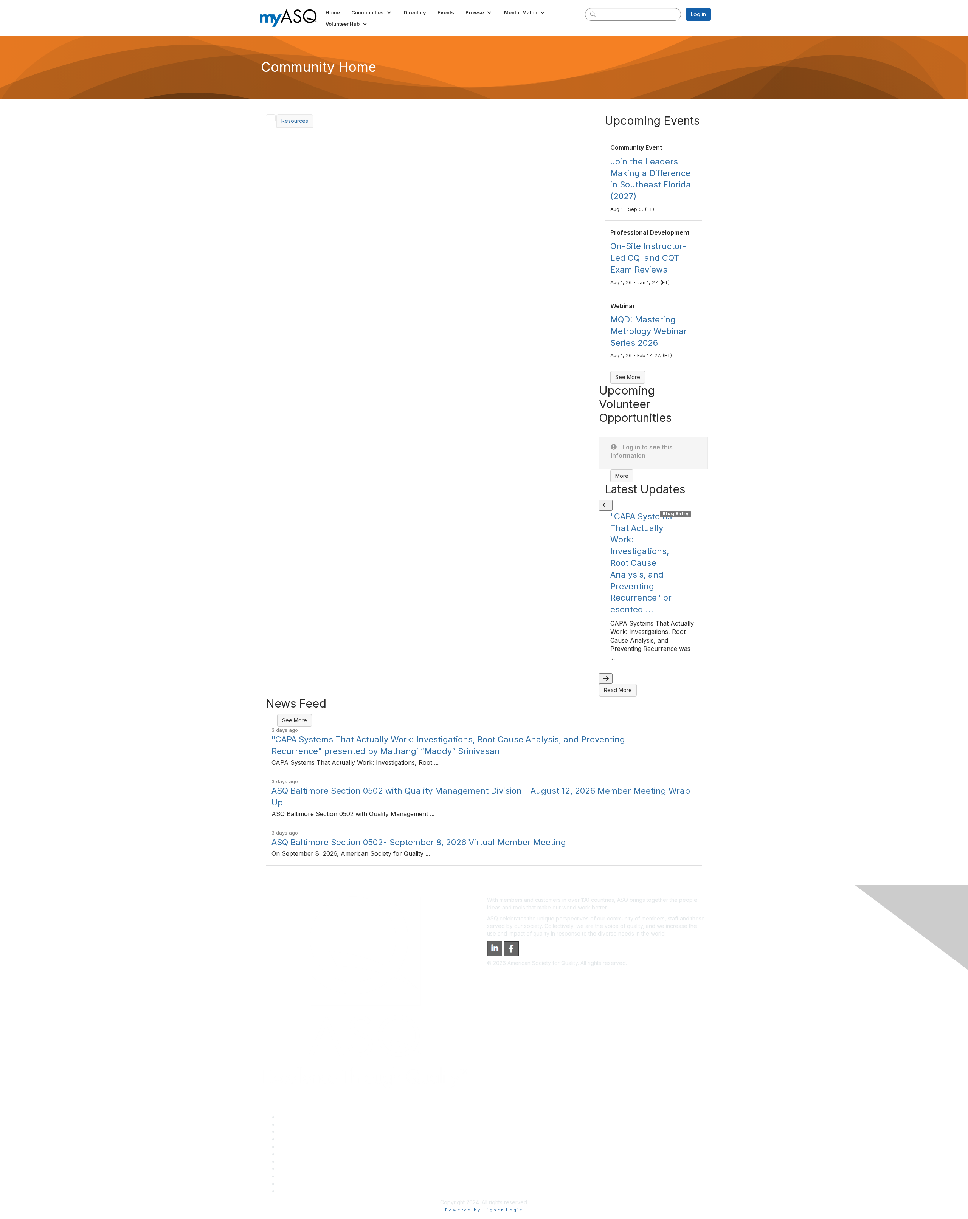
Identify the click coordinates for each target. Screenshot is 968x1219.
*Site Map (291, 1183)
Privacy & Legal (297, 1124)
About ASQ (292, 1117)
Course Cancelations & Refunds (317, 1168)
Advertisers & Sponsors (307, 1176)
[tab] (271, 117)
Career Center (296, 1131)
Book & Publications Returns (313, 1154)
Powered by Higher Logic (484, 1210)
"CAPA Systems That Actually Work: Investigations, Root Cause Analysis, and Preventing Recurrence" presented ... (641, 562)
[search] (593, 14)
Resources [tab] (294, 121)
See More (627, 377)
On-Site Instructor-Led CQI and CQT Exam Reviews (648, 257)
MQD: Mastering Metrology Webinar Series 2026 (648, 331)
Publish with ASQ (299, 1139)
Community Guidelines (305, 1146)
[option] (653, 590)
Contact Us (292, 1161)
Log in (698, 14)
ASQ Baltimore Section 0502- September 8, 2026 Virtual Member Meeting (418, 842)
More (621, 475)
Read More (618, 690)
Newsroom (291, 1191)
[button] (372, 12)
